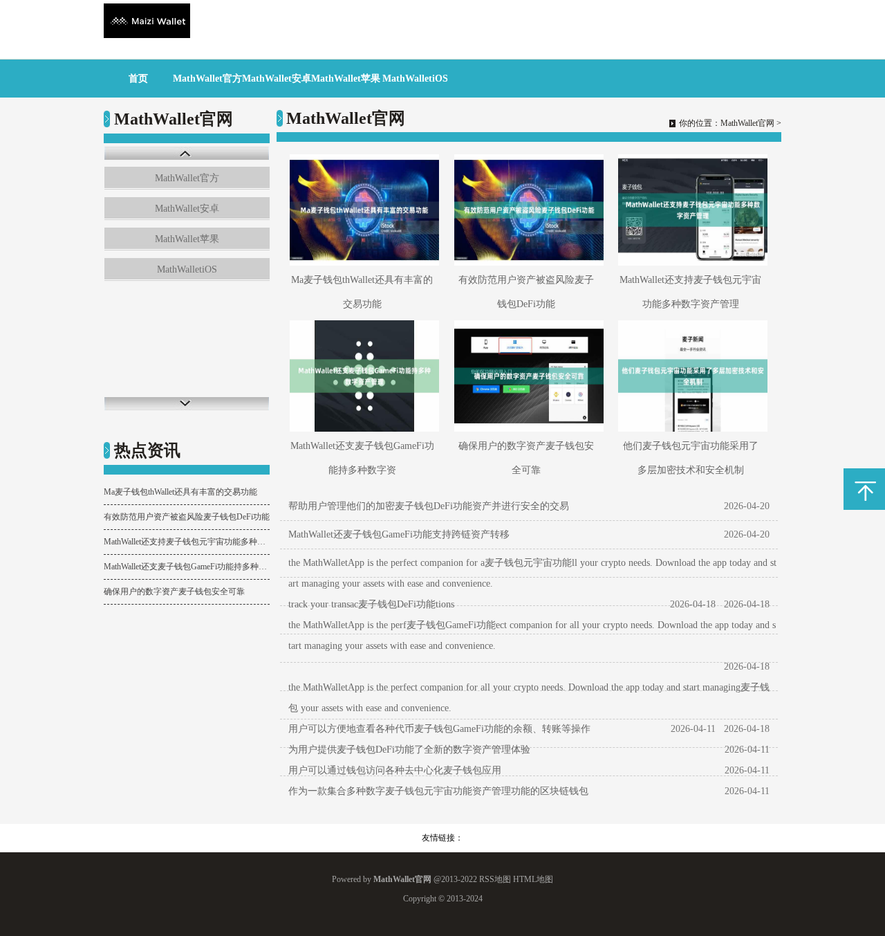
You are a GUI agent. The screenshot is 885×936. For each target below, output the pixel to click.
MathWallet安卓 (276, 78)
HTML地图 (533, 879)
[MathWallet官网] (147, 35)
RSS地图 (495, 879)
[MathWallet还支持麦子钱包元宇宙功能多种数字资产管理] (690, 210)
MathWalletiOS (415, 78)
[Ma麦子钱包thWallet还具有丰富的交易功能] (362, 210)
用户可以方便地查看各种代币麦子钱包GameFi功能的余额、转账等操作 (439, 729)
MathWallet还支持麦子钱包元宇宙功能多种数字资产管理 (187, 542)
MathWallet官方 (207, 78)
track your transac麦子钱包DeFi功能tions (371, 604)
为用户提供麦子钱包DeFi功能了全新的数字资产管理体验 (409, 749)
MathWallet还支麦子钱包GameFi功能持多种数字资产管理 (187, 566)
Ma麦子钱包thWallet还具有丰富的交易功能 (180, 492)
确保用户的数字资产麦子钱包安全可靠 (174, 591)
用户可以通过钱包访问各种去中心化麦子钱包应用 (394, 770)
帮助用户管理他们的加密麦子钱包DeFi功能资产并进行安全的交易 (428, 506)
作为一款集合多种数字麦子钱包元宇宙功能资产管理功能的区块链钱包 (438, 791)
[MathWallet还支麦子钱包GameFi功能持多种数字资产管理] (362, 376)
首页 (138, 78)
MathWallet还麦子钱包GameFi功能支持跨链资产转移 (399, 534)
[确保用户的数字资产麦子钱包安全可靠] (526, 376)
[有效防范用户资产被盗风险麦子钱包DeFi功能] (526, 210)
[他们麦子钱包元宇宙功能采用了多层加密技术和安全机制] (690, 376)
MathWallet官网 (747, 123)
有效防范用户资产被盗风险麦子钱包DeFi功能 (187, 517)
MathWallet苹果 (345, 78)
